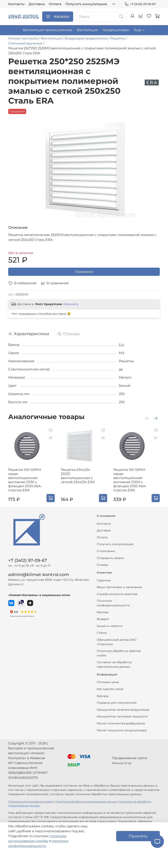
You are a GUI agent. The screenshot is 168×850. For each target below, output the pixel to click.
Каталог (62, 16)
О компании (106, 551)
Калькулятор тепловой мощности (122, 716)
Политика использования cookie (30, 801)
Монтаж (103, 612)
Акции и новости (110, 626)
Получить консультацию (86, 4)
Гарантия (104, 580)
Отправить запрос (110, 558)
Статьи (102, 633)
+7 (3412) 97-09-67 (143, 4)
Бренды (103, 696)
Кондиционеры (116, 30)
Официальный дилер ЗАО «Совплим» (116, 642)
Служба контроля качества (117, 594)
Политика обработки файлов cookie (119, 653)
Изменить (70, 304)
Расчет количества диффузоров (121, 723)
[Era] (152, 82)
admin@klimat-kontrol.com (38, 574)
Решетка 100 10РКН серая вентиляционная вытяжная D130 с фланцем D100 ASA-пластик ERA (25, 480)
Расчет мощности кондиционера (122, 730)
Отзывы (102, 565)
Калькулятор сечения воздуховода (123, 709)
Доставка (37, 4)
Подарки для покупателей (117, 703)
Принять (138, 836)
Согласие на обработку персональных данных (114, 664)
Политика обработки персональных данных (86, 801)
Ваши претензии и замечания (119, 587)
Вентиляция (87, 30)
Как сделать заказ (110, 689)
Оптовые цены (108, 682)
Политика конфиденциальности (113, 603)
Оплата (55, 4)
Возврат (103, 619)
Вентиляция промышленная (47, 30)
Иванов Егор (122, 763)
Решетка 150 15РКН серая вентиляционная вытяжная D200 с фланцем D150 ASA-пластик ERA (129, 480)
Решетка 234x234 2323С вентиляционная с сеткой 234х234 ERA (78, 476)
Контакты (16, 4)
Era (121, 345)
